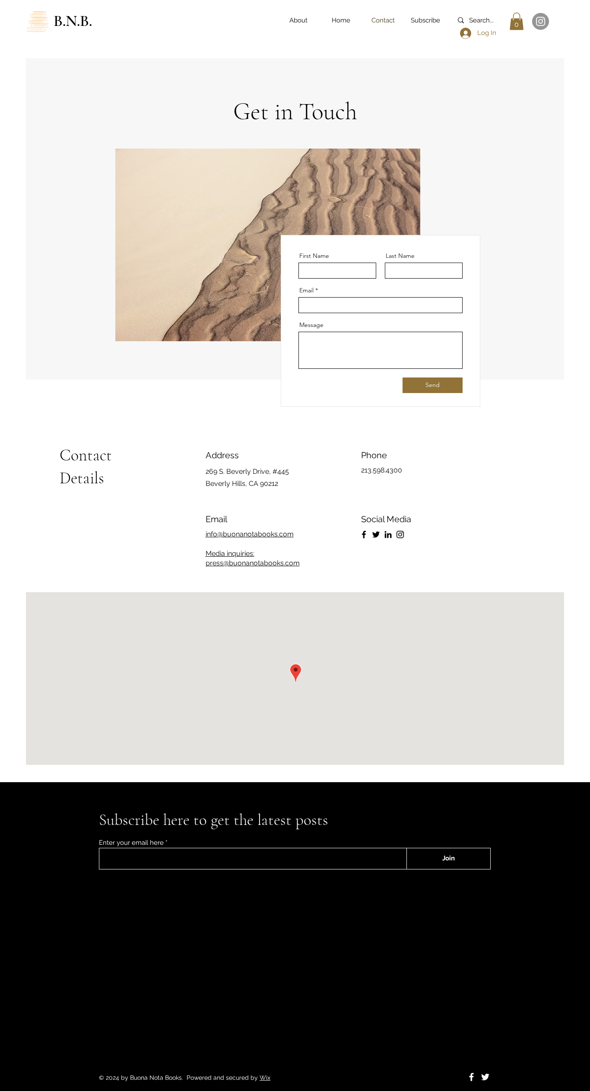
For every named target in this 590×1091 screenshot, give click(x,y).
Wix (265, 1077)
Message (311, 325)
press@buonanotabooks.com (253, 563)
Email (306, 290)
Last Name (400, 256)
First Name (314, 256)
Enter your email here (131, 843)
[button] (516, 21)
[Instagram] (540, 21)
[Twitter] (376, 534)
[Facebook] (364, 534)
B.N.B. (73, 21)
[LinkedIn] (388, 534)
